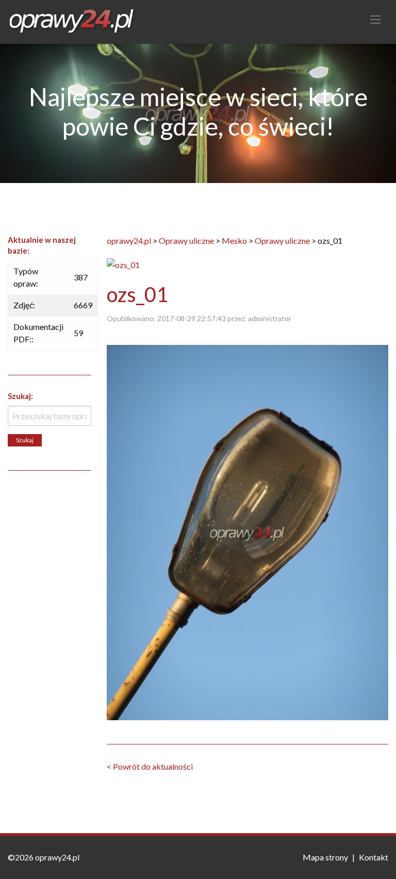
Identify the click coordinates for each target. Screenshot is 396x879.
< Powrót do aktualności (150, 766)
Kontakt (373, 857)
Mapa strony (325, 857)
